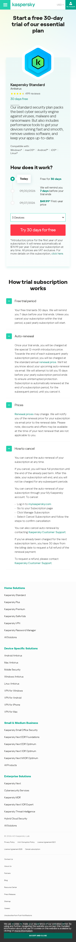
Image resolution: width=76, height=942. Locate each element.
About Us (7, 866)
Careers (7, 908)
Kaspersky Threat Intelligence (19, 811)
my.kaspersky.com (39, 504)
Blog (6, 880)
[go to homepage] (23, 5)
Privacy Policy (9, 842)
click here (57, 253)
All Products (10, 765)
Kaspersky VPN (12, 623)
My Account (70, 7)
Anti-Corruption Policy (26, 842)
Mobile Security (12, 669)
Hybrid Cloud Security (15, 818)
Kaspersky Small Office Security (21, 730)
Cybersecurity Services (16, 790)
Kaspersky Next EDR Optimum (20, 744)
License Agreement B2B (13, 849)
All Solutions (10, 637)
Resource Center (10, 887)
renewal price (47, 362)
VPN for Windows (13, 690)
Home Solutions (14, 588)
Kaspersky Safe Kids (15, 616)
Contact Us (8, 859)
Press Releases (10, 894)
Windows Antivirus (14, 676)
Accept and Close (38, 936)
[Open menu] (5, 4)
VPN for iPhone (12, 704)
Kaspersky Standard (15, 595)
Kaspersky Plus (12, 602)
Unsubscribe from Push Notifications (18, 915)
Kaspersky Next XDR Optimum (20, 751)
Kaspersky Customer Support (47, 532)
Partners (7, 873)
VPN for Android (12, 697)
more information (24, 930)
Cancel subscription (32, 849)
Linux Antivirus (11, 683)
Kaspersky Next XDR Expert (18, 804)
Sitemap (7, 901)
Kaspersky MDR (12, 797)
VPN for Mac (10, 711)
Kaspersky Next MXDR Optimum (21, 758)
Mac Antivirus (11, 662)
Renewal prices (24, 414)
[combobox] (60, 4)
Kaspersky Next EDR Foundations (21, 737)
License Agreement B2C (46, 842)
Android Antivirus (13, 655)
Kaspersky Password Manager (20, 630)
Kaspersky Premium (14, 609)
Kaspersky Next (12, 783)
